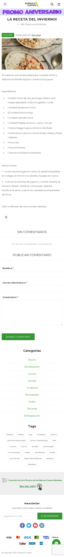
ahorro (53, 434)
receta (21, 434)
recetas (9, 434)
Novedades (32, 394)
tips (30, 434)
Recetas (36, 35)
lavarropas (48, 446)
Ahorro (32, 359)
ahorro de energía (39, 440)
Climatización (32, 366)
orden (27, 452)
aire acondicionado (16, 440)
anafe (52, 452)
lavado (35, 446)
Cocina (32, 373)
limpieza (41, 434)
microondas (14, 452)
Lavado (32, 380)
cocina (13, 446)
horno (24, 446)
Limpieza (32, 387)
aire (54, 440)
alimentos (40, 452)
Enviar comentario (18, 336)
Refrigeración (32, 415)
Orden (32, 401)
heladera (32, 464)
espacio (50, 458)
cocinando (15, 458)
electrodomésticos (33, 458)
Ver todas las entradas (33, 24)
